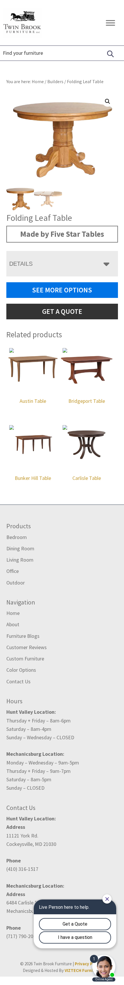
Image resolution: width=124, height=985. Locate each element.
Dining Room (20, 548)
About (12, 624)
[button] (107, 101)
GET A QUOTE (62, 311)
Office (12, 571)
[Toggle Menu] (110, 23)
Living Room (19, 559)
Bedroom (16, 537)
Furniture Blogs (23, 636)
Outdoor (15, 582)
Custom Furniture (25, 658)
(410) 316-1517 (22, 869)
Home (13, 613)
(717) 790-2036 (22, 936)
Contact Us (18, 681)
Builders (55, 81)
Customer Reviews (26, 647)
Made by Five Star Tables (62, 234)
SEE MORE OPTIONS (62, 289)
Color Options (21, 670)
